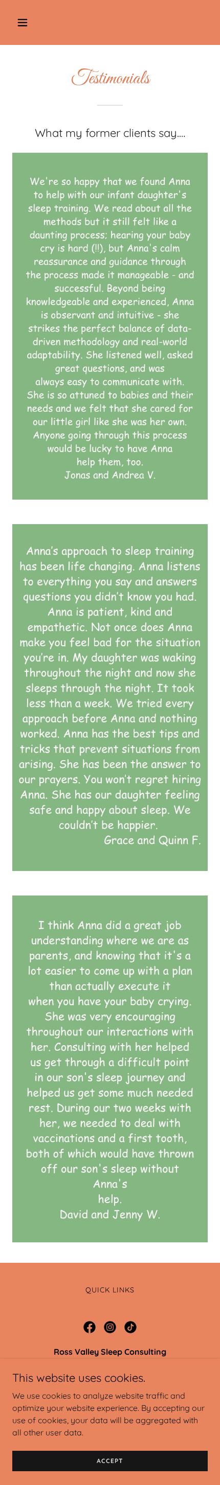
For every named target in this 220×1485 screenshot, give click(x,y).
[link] (89, 1327)
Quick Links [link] (110, 1289)
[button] (34, 22)
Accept (110, 1461)
